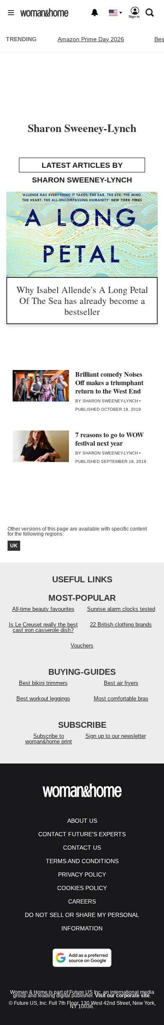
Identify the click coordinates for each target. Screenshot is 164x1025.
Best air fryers (121, 683)
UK (14, 546)
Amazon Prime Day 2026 (91, 39)
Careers (82, 901)
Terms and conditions (82, 861)
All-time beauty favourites (43, 609)
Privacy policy (82, 874)
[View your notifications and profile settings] (94, 12)
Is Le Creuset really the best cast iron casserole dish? (43, 627)
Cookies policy (82, 888)
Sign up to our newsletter (115, 736)
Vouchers (82, 645)
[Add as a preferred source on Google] (82, 957)
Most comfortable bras (121, 698)
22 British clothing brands (121, 624)
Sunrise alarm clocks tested (121, 609)
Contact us (82, 847)
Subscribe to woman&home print (48, 739)
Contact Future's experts (82, 834)
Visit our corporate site (122, 996)
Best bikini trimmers (43, 683)
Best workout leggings (43, 698)
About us (82, 820)
